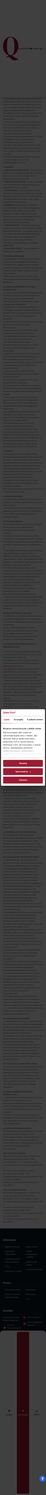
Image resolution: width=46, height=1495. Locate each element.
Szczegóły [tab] (18, 719)
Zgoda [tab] (6, 719)
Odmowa (23, 780)
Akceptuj (23, 763)
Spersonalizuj (21, 771)
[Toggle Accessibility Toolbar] (42, 1478)
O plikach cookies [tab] (35, 719)
